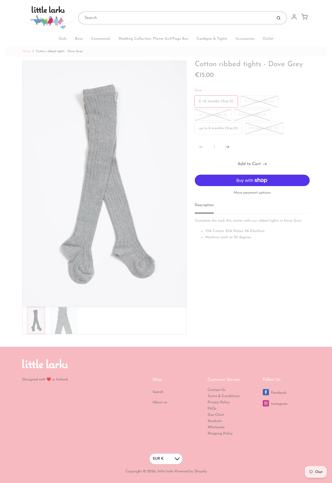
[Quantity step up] (227, 146)
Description (204, 205)
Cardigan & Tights (212, 39)
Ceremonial (100, 39)
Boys (79, 39)
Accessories (245, 39)
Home (26, 51)
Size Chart (216, 415)
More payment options (252, 193)
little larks (165, 471)
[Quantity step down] (201, 146)
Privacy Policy (219, 402)
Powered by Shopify (191, 471)
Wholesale (216, 427)
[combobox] (175, 17)
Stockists (215, 421)
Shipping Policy (220, 434)
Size (198, 90)
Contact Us (217, 390)
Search (158, 392)
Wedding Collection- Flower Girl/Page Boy (153, 39)
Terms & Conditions (224, 396)
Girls (63, 39)
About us (160, 402)
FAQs (212, 409)
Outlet (268, 39)
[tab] (207, 207)
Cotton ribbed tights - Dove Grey (59, 51)
